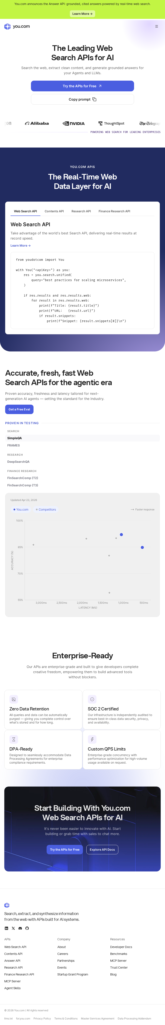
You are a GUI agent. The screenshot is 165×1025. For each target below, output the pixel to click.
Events (62, 967)
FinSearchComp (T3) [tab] (22, 485)
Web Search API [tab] (25, 211)
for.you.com (23, 1018)
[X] (13, 928)
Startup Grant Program (72, 974)
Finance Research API (19, 974)
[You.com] (42, 905)
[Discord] (20, 928)
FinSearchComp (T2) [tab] (22, 478)
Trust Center (119, 967)
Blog (113, 974)
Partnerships (66, 960)
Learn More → (82, 13)
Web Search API (15, 947)
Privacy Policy (42, 1018)
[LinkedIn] (6, 928)
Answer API (12, 960)
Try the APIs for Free (79, 86)
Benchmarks (118, 954)
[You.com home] (17, 26)
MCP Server (12, 981)
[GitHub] (27, 928)
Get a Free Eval (19, 409)
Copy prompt (79, 99)
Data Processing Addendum (134, 1018)
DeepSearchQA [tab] (18, 461)
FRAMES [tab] (13, 445)
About (61, 947)
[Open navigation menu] (157, 26)
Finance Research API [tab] (114, 211)
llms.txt (8, 1018)
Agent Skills (12, 988)
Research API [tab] (81, 211)
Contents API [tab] (54, 211)
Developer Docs (121, 947)
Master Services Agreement (97, 1018)
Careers (62, 954)
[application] (82, 564)
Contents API (13, 954)
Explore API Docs (102, 849)
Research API (13, 967)
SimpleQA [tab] (14, 438)
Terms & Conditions (66, 1018)
